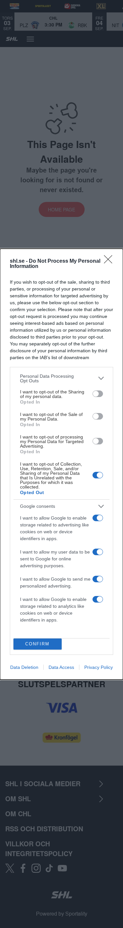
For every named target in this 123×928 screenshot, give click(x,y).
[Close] (110, 261)
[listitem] (61, 378)
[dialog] (61, 464)
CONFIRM (37, 643)
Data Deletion (24, 667)
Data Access (61, 667)
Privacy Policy (98, 667)
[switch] (97, 393)
